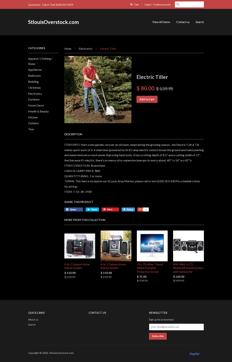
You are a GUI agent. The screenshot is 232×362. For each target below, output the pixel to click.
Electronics (35, 93)
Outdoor (33, 123)
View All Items (161, 22)
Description (73, 134)
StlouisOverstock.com (53, 22)
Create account (162, 4)
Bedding (33, 81)
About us (33, 319)
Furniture (34, 99)
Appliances (35, 69)
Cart (136, 4)
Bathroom (34, 75)
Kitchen (33, 117)
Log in (148, 4)
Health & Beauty (38, 111)
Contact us (183, 22)
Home (67, 48)
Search (200, 22)
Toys (31, 129)
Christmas (34, 87)
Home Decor (36, 105)
